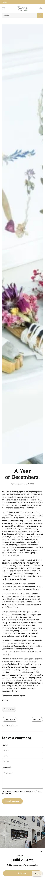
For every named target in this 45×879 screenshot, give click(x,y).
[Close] (41, 851)
